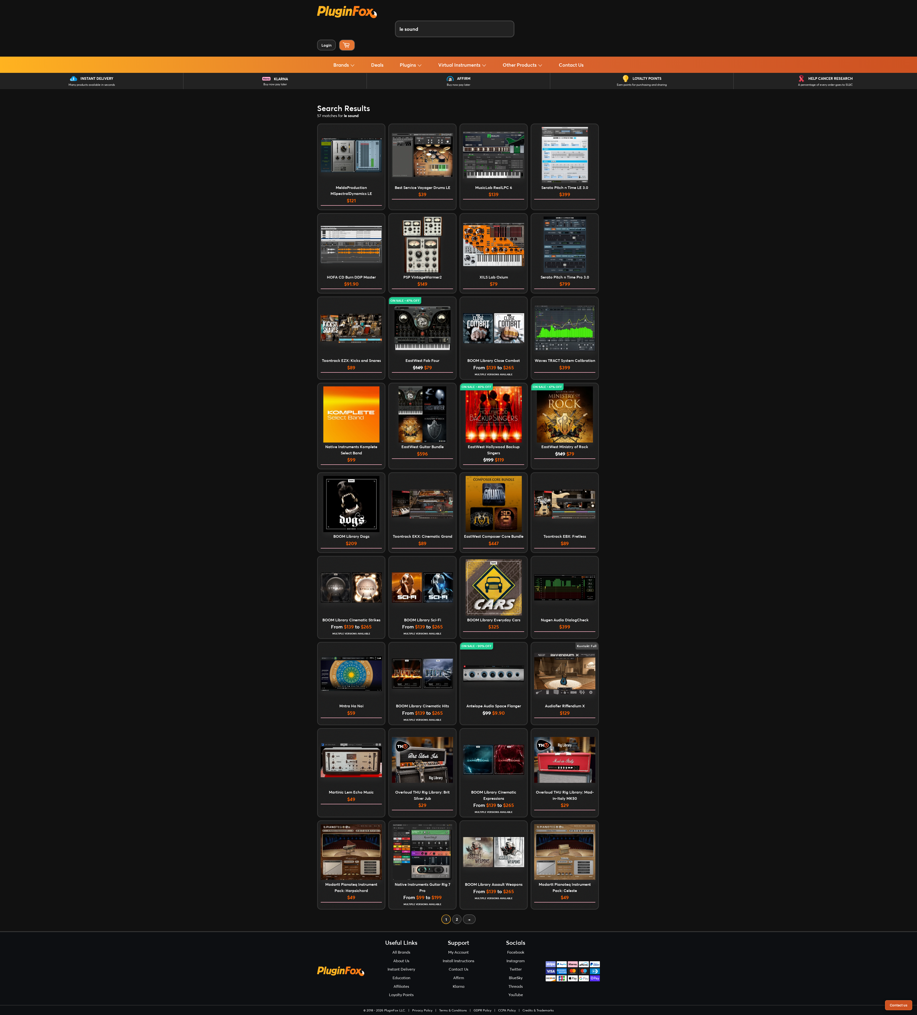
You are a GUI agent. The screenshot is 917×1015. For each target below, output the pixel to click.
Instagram (515, 960)
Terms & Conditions (453, 1010)
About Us (401, 960)
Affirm (463, 78)
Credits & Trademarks (538, 1010)
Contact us (898, 1005)
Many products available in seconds (92, 84)
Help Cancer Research (830, 78)
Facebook (515, 952)
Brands (341, 65)
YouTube (515, 994)
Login (326, 45)
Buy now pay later (275, 84)
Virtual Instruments (460, 65)
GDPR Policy (482, 1010)
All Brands (401, 952)
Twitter (516, 969)
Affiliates (401, 986)
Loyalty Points (647, 78)
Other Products (520, 65)
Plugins (408, 65)
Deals (377, 65)
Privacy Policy (422, 1010)
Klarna (281, 78)
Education (401, 977)
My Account (458, 952)
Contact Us (571, 65)
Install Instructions (458, 960)
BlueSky (515, 977)
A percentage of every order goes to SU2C (825, 84)
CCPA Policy (507, 1010)
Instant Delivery (96, 78)
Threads (515, 986)
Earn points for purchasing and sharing (642, 84)
